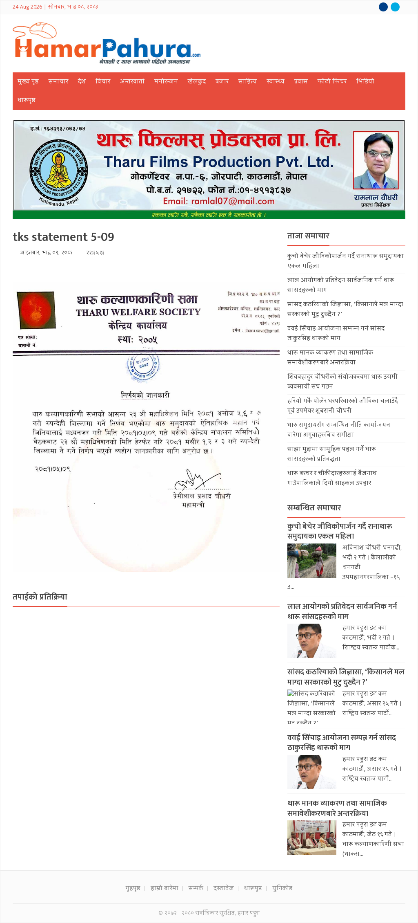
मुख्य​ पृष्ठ (28, 82)
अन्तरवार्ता (132, 82)
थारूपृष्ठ (27, 101)
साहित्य (247, 82)
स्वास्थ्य (276, 82)
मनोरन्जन (166, 82)
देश (82, 82)
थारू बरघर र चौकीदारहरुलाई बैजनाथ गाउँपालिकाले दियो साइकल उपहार (332, 479)
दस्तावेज (223, 889)
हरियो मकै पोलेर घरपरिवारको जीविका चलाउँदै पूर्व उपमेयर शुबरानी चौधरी (342, 406)
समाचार (58, 82)
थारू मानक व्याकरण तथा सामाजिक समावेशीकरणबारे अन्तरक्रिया (330, 358)
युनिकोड (282, 889)
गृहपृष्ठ (133, 889)
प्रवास (301, 82)
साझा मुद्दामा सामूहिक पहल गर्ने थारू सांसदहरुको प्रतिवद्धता (331, 455)
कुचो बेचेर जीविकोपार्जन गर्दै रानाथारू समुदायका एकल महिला (339, 531)
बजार (222, 82)
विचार (103, 82)
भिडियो (365, 82)
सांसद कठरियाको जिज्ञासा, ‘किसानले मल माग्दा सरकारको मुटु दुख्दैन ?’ (346, 677)
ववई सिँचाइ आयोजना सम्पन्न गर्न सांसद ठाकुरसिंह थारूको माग (336, 334)
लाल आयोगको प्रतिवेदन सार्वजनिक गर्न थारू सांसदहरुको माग (342, 611)
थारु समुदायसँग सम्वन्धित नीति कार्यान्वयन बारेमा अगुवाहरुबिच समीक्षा (338, 430)
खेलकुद (197, 82)
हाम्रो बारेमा (164, 889)
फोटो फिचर (332, 82)
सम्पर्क (196, 889)
